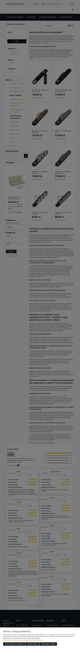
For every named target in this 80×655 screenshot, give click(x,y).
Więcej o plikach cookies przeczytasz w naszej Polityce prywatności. (22, 640)
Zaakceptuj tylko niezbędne (14, 644)
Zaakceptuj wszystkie (48, 644)
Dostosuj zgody (32, 644)
